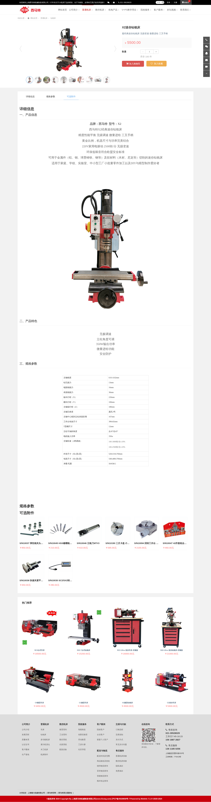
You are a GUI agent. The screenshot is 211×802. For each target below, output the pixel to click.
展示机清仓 (45, 744)
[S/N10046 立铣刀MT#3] (89, 529)
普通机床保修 (121, 756)
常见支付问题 (121, 744)
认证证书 (25, 744)
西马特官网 (51, 793)
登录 (168, 2)
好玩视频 (172, 10)
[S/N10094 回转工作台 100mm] (146, 529)
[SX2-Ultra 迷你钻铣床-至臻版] (171, 628)
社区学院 (82, 749)
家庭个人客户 (102, 740)
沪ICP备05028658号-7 (121, 799)
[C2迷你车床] (171, 680)
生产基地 (25, 755)
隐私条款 (119, 766)
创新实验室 (82, 735)
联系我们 (185, 10)
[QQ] (206, 53)
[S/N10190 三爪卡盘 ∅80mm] (118, 529)
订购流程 (119, 730)
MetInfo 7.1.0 (146, 799)
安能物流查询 (102, 776)
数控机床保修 (121, 761)
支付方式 (119, 740)
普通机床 (87, 10)
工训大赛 (82, 744)
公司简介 (74, 10)
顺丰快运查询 (102, 781)
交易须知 (119, 735)
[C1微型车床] (83, 680)
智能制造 (82, 730)
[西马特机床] (30, 9)
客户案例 (159, 10)
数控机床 (100, 10)
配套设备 (63, 749)
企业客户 (100, 735)
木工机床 (44, 749)
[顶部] (206, 73)
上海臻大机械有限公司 (36, 793)
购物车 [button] (186, 2)
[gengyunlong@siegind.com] (206, 60)
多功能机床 (45, 740)
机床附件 (44, 755)
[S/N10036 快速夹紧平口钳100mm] (32, 566)
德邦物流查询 (102, 766)
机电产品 (114, 10)
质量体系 (25, 740)
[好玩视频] (206, 67)
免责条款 (119, 771)
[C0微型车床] (39, 680)
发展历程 (25, 735)
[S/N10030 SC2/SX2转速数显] (60, 566)
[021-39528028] (206, 40)
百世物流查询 (102, 771)
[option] (68, 49)
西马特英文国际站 (65, 793)
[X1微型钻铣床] (128, 680)
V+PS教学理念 (129, 10)
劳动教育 (82, 740)
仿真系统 (63, 744)
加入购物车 (134, 64)
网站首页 (62, 10)
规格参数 (50, 96)
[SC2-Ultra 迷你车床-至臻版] (128, 628)
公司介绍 (25, 730)
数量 (124, 51)
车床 (42, 730)
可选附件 (71, 96)
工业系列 (63, 735)
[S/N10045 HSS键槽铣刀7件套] (60, 529)
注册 (175, 2)
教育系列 (63, 730)
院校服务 (146, 10)
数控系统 (63, 740)
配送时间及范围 (103, 756)
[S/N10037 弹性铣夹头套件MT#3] (32, 529)
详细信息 (30, 96)
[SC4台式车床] (39, 628)
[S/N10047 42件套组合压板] (175, 529)
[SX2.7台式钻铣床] (83, 628)
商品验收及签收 (103, 761)
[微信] (206, 46)
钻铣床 (53, 18)
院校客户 (100, 730)
